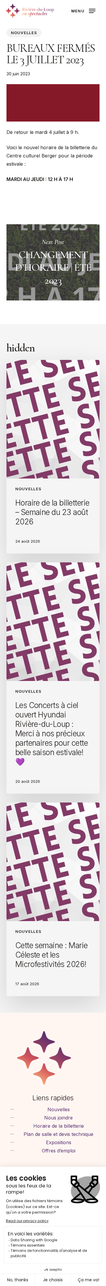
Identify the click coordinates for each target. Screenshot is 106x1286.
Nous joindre (58, 1118)
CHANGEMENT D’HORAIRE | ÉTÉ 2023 (53, 262)
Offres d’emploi (58, 1151)
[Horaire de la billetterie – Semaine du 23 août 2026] (53, 457)
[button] (83, 11)
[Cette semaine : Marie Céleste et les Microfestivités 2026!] (53, 899)
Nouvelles (24, 32)
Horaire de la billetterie (58, 1126)
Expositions (58, 1142)
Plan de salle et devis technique (58, 1134)
